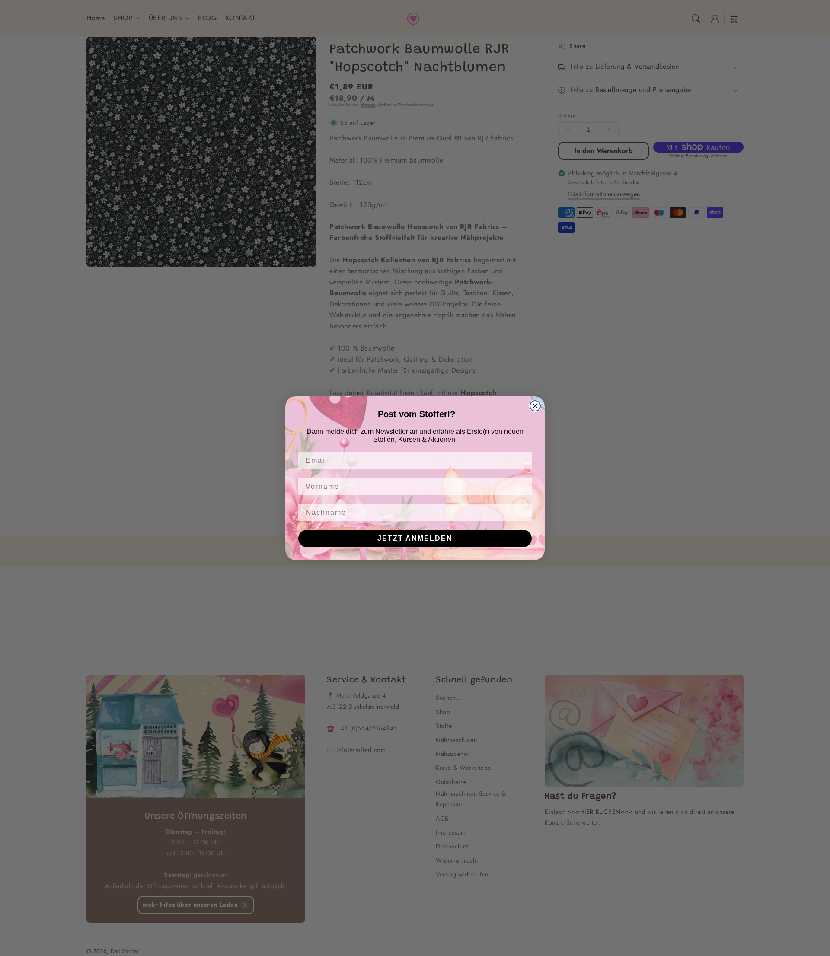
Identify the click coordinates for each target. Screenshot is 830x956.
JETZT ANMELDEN (415, 538)
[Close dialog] (535, 406)
